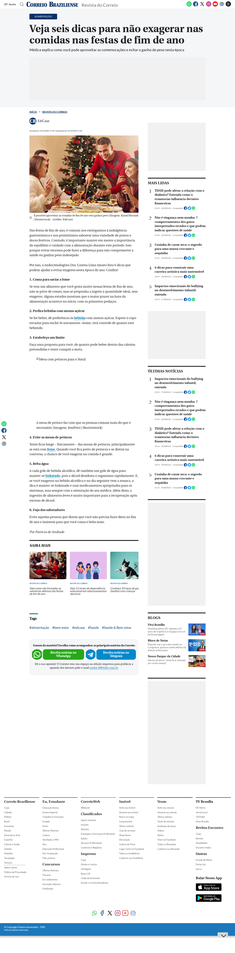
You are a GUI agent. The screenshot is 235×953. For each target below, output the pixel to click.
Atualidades (201, 843)
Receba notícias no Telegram (116, 654)
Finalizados (47, 888)
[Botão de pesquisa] (21, 4)
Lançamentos (125, 821)
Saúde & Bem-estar (118, 627)
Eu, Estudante (53, 802)
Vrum (161, 802)
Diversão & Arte (12, 835)
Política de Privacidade (15, 872)
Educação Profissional (53, 849)
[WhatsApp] (189, 5)
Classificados (91, 814)
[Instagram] (208, 5)
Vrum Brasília (202, 821)
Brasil (7, 821)
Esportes (8, 839)
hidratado (52, 476)
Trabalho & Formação (52, 816)
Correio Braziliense (19, 802)
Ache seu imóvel (127, 807)
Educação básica (50, 807)
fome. (51, 449)
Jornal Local (201, 812)
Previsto (46, 875)
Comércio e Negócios (91, 847)
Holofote (8, 853)
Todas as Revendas (166, 844)
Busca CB (85, 873)
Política (7, 816)
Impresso (88, 854)
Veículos (85, 829)
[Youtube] (215, 5)
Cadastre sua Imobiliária (131, 858)
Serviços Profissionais (91, 843)
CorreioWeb (90, 802)
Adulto (84, 838)
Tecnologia (9, 858)
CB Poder (200, 816)
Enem (45, 826)
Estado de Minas (204, 860)
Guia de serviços (127, 830)
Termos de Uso (11, 876)
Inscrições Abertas (51, 884)
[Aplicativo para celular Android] (209, 898)
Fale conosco (48, 858)
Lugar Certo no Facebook (131, 849)
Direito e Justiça (89, 864)
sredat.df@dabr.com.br (104, 667)
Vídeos (160, 830)
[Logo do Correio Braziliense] (52, 4)
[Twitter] (202, 5)
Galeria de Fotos (127, 844)
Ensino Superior (50, 812)
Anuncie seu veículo (167, 812)
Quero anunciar (88, 820)
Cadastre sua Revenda (168, 849)
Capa (6, 807)
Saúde (94, 627)
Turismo (8, 862)
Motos (160, 835)
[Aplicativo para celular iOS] (209, 887)
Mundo (7, 830)
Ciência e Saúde (12, 844)
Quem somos (10, 867)
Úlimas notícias (126, 826)
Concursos (51, 864)
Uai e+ (199, 869)
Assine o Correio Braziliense (94, 882)
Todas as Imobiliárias (129, 853)
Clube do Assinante (90, 878)
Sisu (44, 844)
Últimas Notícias (50, 830)
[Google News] (221, 5)
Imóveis (85, 824)
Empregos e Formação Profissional (98, 833)
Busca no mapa (126, 816)
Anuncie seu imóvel (128, 812)
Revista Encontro (209, 828)
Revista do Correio (54, 111)
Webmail (85, 807)
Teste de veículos (165, 821)
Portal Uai (201, 864)
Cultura (46, 835)
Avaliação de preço (166, 826)
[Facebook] (195, 5)
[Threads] (228, 5)
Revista (199, 838)
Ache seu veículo (165, 807)
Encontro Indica (203, 847)
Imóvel (124, 802)
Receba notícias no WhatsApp (63, 654)
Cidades (8, 812)
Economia (9, 826)
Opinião (8, 849)
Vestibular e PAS (50, 839)
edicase (79, 627)
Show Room (125, 835)
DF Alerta (200, 807)
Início (33, 111)
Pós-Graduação (50, 853)
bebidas (80, 318)
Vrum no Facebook (166, 839)
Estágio (46, 821)
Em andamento (49, 879)
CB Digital (86, 869)
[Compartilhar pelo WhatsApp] (193, 209)
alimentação (40, 627)
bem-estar (61, 627)
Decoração (124, 839)
